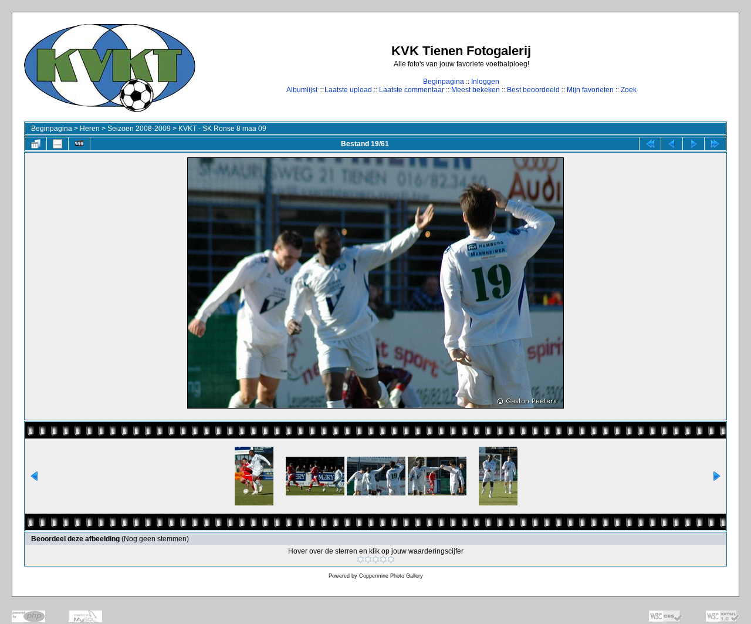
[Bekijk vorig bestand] (671, 143)
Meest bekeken (475, 90)
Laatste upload (348, 90)
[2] (368, 559)
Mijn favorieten (590, 90)
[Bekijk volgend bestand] (693, 143)
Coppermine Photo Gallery (391, 576)
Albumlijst (301, 90)
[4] (383, 559)
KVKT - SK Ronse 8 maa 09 (222, 128)
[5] (391, 559)
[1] (360, 559)
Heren (90, 128)
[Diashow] (79, 143)
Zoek (629, 90)
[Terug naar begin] (650, 143)
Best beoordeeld (533, 90)
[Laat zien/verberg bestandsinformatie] (57, 143)
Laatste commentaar (411, 90)
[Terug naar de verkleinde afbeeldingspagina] (35, 143)
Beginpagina (443, 81)
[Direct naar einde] (715, 143)
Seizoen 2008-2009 (139, 128)
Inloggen (485, 81)
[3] (376, 559)
